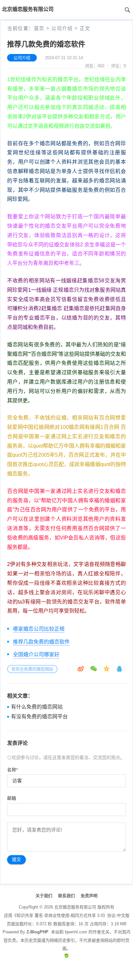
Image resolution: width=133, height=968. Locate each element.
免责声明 (89, 895)
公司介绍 (62, 28)
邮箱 (11, 798)
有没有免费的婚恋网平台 (39, 716)
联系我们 (66, 895)
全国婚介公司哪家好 (36, 654)
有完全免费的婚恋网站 (32, 669)
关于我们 (44, 895)
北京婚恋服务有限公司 (75, 907)
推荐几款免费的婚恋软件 (41, 642)
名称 (12, 769)
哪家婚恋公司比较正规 (39, 629)
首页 (39, 28)
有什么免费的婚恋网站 (37, 707)
